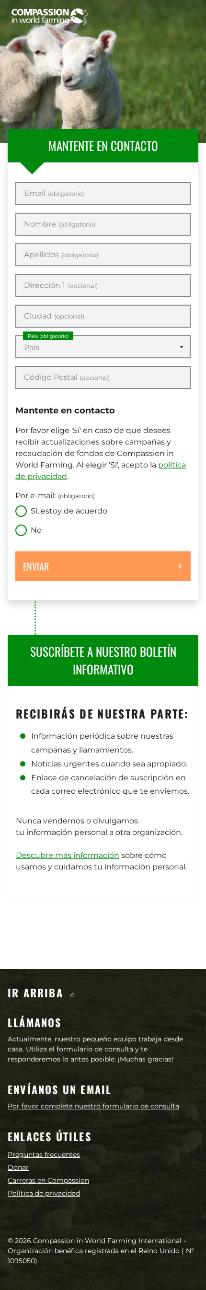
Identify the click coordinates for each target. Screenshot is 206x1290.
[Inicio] (49, 16)
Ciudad (54, 316)
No (36, 530)
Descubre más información (67, 855)
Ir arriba (37, 992)
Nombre (59, 224)
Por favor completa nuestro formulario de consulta (93, 1106)
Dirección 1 (61, 285)
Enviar (36, 566)
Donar (18, 1167)
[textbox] (103, 347)
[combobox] (103, 346)
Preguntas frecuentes (44, 1154)
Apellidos (61, 255)
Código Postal (67, 377)
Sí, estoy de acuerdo (69, 510)
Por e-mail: (55, 495)
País (48, 336)
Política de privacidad (44, 1193)
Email (54, 193)
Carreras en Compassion (48, 1180)
